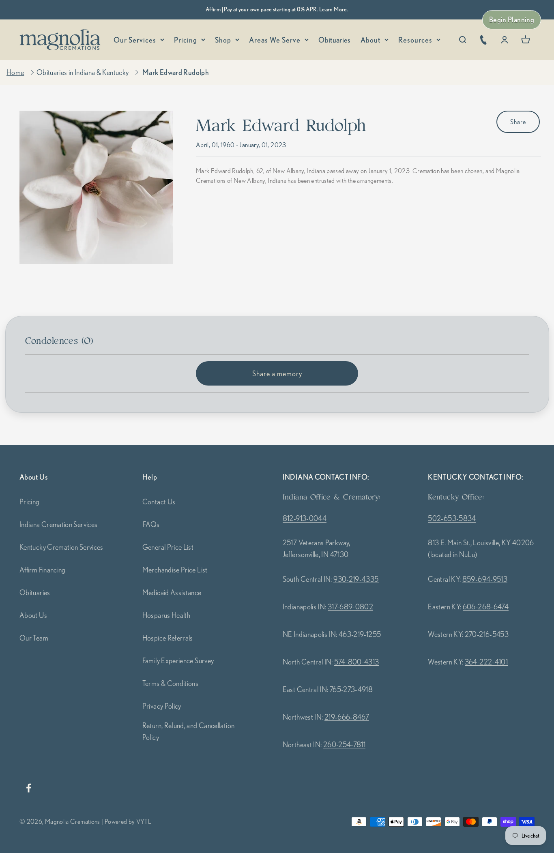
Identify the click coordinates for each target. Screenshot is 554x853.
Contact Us (159, 501)
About (370, 40)
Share (518, 121)
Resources (415, 40)
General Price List (167, 547)
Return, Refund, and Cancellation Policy (188, 731)
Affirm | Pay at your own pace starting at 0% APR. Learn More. (277, 9)
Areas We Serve (275, 40)
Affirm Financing (42, 570)
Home (15, 72)
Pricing (185, 40)
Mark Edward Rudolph (175, 72)
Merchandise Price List (175, 570)
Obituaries (334, 40)
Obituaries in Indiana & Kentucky (83, 72)
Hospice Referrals (167, 638)
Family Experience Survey (178, 660)
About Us (33, 615)
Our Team (33, 638)
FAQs (151, 524)
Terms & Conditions (170, 683)
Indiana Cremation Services (58, 524)
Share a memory (277, 373)
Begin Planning (511, 19)
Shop (223, 40)
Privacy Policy (161, 706)
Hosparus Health (166, 615)
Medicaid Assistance (172, 592)
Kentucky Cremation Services (61, 547)
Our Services (135, 40)
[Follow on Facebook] (28, 788)
